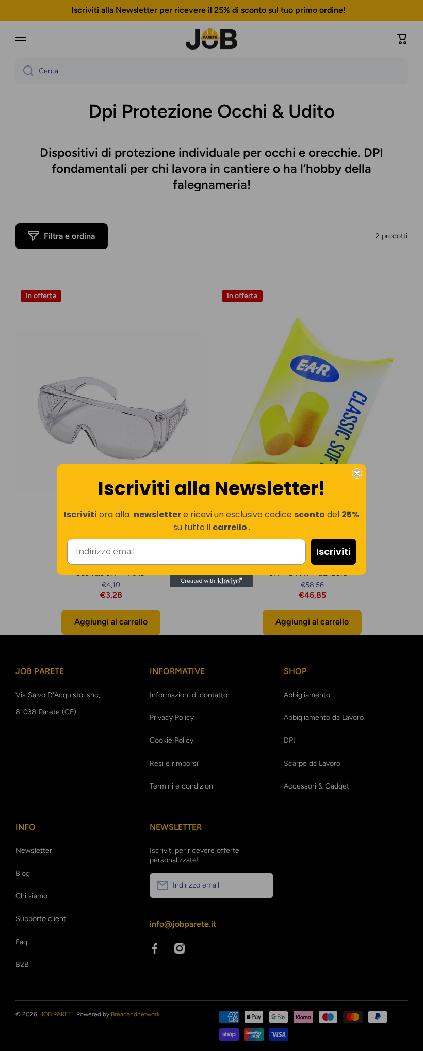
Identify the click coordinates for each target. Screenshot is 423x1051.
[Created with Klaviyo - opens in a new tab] (211, 581)
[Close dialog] (357, 473)
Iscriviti (333, 551)
